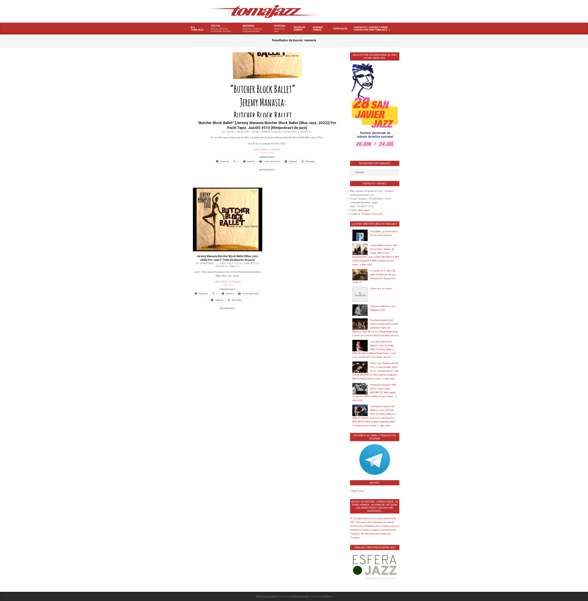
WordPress (327, 596)
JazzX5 (230, 132)
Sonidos (265, 132)
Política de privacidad (265, 596)
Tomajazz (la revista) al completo (291, 132)
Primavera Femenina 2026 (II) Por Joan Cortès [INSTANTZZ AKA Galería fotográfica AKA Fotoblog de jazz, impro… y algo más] (374, 392)
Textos (238, 263)
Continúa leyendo (267, 149)
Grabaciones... (208, 263)
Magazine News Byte (301, 596)
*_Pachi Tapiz (242, 132)
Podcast (255, 132)
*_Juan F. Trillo (225, 263)
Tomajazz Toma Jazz (372, 214)
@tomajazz (364, 210)
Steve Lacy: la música (381, 288)
